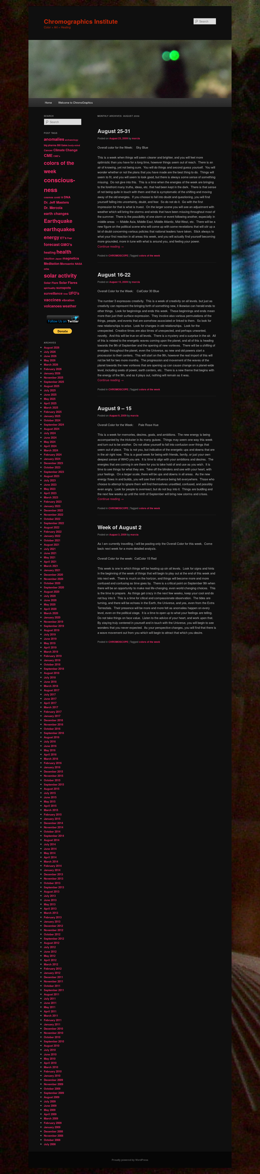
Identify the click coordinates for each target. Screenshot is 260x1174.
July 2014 (50, 844)
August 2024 (51, 429)
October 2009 (52, 1088)
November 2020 (53, 579)
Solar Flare (51, 283)
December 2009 (53, 1080)
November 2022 (53, 514)
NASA (78, 264)
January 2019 (52, 660)
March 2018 (51, 686)
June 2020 (50, 600)
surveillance (53, 293)
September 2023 (54, 472)
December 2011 (53, 977)
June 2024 (50, 437)
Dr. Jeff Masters (56, 202)
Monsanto (67, 264)
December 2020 (53, 574)
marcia (136, 138)
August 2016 (51, 737)
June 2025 (50, 394)
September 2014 (54, 836)
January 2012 (52, 973)
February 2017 (53, 712)
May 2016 (49, 750)
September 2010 (54, 1041)
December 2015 (53, 771)
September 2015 (54, 784)
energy (51, 237)
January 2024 (52, 459)
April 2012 (50, 960)
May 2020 (49, 604)
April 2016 (50, 754)
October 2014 (52, 831)
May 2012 (49, 956)
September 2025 (54, 382)
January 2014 (52, 870)
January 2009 (52, 1127)
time (65, 293)
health (63, 251)
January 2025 (52, 416)
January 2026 (52, 373)
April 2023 (50, 493)
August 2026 (51, 347)
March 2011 (51, 1015)
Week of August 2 (119, 527)
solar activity (60, 275)
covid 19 (58, 197)
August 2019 (51, 630)
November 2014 (53, 827)
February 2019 (53, 656)
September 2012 (54, 938)
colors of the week (149, 255)
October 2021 (52, 540)
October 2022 (52, 519)
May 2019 (49, 643)
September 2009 (54, 1093)
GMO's (66, 244)
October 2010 (52, 1037)
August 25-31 (114, 131)
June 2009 (50, 1105)
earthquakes (59, 229)
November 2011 (53, 981)
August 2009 (51, 1097)
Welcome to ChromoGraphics (75, 102)
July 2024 (50, 433)
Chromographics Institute (81, 21)
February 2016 (53, 763)
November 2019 (53, 621)
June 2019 (50, 639)
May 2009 (49, 1110)
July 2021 (50, 549)
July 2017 (50, 694)
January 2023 (52, 506)
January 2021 (52, 570)
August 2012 (51, 943)
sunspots (63, 287)
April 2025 (50, 403)
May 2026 (49, 360)
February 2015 (53, 814)
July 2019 (50, 634)
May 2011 (49, 1007)
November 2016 (53, 724)
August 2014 (51, 840)
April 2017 (50, 703)
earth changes (56, 213)
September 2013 (54, 887)
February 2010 (53, 1071)
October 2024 (52, 420)
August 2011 (51, 994)
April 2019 (50, 647)
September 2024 (54, 424)
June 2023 (50, 484)
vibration (68, 300)
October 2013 (52, 883)
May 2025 (49, 399)
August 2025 (51, 386)
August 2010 (51, 1045)
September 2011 (54, 990)
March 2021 (51, 566)
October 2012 (52, 934)
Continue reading (111, 246)
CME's (56, 156)
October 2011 (52, 986)
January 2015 (52, 819)
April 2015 (50, 806)
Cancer (48, 150)
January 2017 (52, 716)
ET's (63, 238)
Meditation (51, 263)
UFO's (74, 293)
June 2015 (50, 797)
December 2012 (53, 926)
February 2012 (53, 968)
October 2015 (52, 780)
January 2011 (52, 1024)
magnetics (71, 258)
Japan (58, 258)
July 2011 (50, 998)
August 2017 (51, 690)
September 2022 (54, 523)
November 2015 (53, 776)
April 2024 (50, 446)
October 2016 (52, 729)
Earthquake (58, 220)
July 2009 (50, 1101)
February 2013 (53, 917)
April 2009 (50, 1114)
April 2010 (50, 1063)
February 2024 (53, 454)
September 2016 (54, 733)
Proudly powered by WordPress (130, 1160)
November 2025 (53, 377)
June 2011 (50, 1003)
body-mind (74, 145)
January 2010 (52, 1075)
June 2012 (50, 951)
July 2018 (50, 677)
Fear (69, 238)
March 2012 (51, 964)
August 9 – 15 (114, 408)
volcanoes (53, 306)
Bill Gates (62, 145)
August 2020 (51, 591)
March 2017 (51, 707)
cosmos (48, 197)
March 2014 (51, 861)
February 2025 (53, 412)
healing (50, 252)
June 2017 (50, 699)
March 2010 (51, 1067)
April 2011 (50, 1011)
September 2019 (54, 626)
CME (48, 155)
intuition (49, 258)
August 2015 (51, 789)
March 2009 (51, 1118)
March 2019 (51, 652)
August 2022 (51, 527)
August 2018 (51, 673)
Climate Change (65, 150)
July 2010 (50, 1050)
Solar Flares (68, 282)
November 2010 (53, 1033)
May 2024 (49, 442)
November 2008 (53, 1136)
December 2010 (53, 1028)
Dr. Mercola (53, 207)
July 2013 (50, 896)
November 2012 (53, 930)
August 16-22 (114, 274)
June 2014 (50, 849)
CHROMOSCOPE (118, 255)
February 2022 (53, 531)
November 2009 (53, 1084)
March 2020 (51, 613)
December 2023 (53, 463)
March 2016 (51, 759)
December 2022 (53, 510)
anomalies (54, 139)
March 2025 (51, 407)
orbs (46, 269)
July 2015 (50, 793)
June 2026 (50, 356)
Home (48, 102)
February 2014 (53, 866)
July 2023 (50, 480)
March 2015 (51, 810)
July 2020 (50, 596)
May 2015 (49, 801)
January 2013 (52, 921)
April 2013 (50, 908)
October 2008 (52, 1140)
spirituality (49, 288)
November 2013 (53, 878)
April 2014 (50, 857)
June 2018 (50, 682)
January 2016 (52, 767)
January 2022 (52, 536)
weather (69, 305)
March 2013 (51, 913)
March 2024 (51, 450)
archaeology (71, 139)
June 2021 (50, 553)
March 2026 (51, 364)
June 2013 (50, 900)
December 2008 (53, 1131)
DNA (67, 197)
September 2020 (54, 587)
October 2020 (52, 583)
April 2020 (50, 609)
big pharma (50, 145)
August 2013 (51, 891)
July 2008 (50, 1144)
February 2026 (53, 369)
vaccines (52, 300)
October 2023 (52, 467)
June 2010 (50, 1054)
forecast (52, 244)
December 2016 (53, 720)
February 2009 (53, 1123)
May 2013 (49, 904)
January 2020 (52, 617)
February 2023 (53, 501)
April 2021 (50, 561)
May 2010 (49, 1058)
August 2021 (51, 544)
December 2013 (53, 874)
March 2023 (51, 497)
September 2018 (54, 669)
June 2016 (50, 746)
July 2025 (50, 390)
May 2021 (49, 557)
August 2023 (51, 476)
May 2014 (49, 853)
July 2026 (50, 352)
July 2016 (50, 741)
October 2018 (52, 664)
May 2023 (49, 489)
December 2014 (53, 823)
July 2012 (50, 947)
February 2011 (53, 1020)
